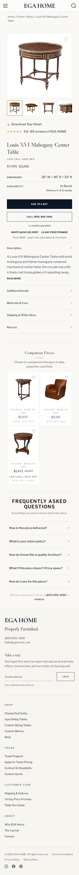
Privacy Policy (12, 859)
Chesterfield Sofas (16, 713)
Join (65, 676)
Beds (8, 737)
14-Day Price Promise (18, 799)
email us (39, 599)
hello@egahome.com (17, 642)
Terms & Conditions (62, 854)
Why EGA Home (14, 824)
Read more (14, 278)
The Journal (12, 830)
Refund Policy (31, 859)
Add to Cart (39, 204)
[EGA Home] (39, 5)
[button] (39, 248)
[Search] (73, 5)
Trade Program (14, 756)
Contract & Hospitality (18, 768)
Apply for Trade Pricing (18, 762)
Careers (9, 836)
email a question (41, 225)
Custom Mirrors (14, 731)
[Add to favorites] (66, 39)
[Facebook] (13, 866)
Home (11, 16)
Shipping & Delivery (16, 793)
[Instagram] (6, 866)
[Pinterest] (21, 866)
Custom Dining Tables (18, 725)
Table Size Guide (15, 805)
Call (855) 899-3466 (40, 216)
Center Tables (25, 16)
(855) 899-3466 (56, 594)
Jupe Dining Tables (16, 719)
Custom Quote (14, 774)
